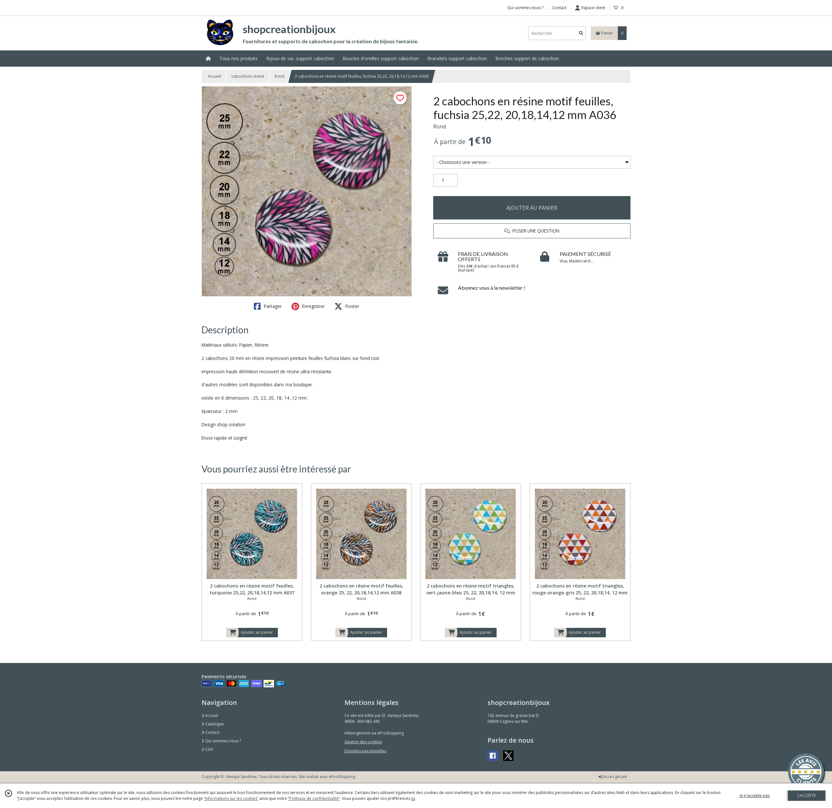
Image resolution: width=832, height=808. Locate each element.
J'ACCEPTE (807, 795)
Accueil (214, 76)
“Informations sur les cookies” (231, 798)
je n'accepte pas (755, 795)
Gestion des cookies (363, 742)
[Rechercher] (581, 33)
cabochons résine (247, 76)
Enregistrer (313, 306)
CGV (208, 749)
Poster (351, 306)
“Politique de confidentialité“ (314, 798)
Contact (559, 7)
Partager (272, 306)
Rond (279, 76)
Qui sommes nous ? (222, 741)
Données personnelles (365, 751)
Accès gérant (614, 776)
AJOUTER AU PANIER (531, 207)
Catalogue (214, 724)
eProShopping (342, 776)
